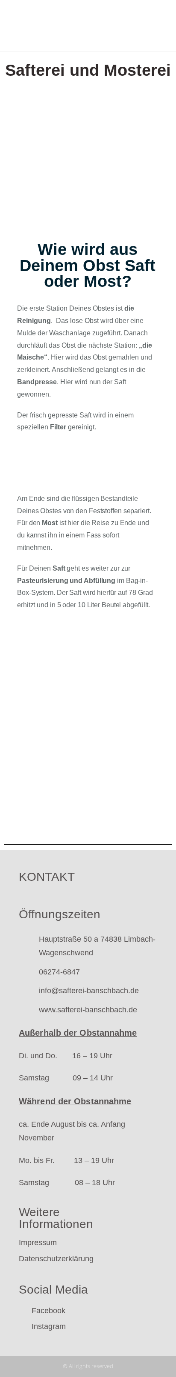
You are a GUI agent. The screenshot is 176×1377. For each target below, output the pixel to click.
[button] (130, 25)
